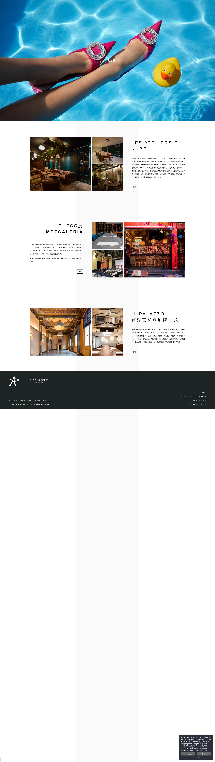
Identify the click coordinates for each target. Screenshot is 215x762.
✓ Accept (188, 754)
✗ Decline (204, 754)
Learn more (196, 757)
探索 (134, 187)
